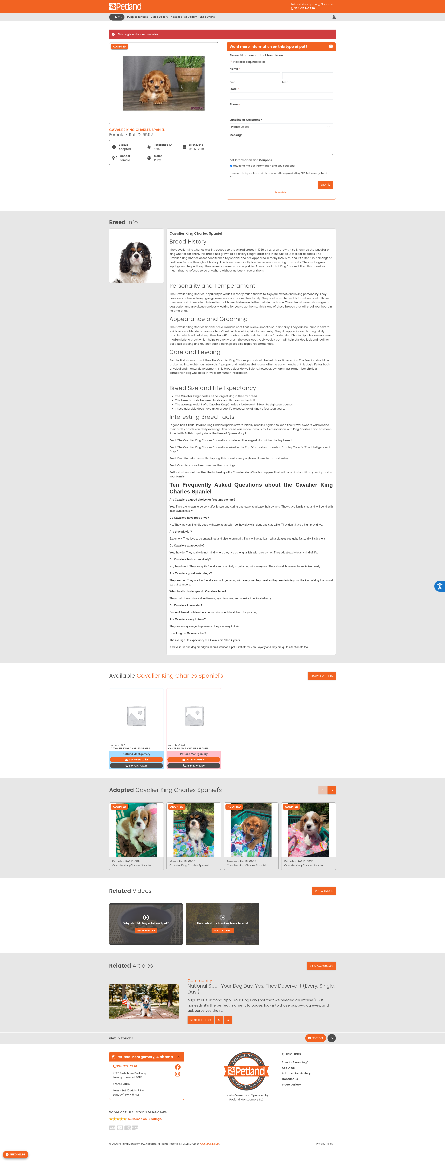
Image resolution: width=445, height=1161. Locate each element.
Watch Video (146, 930)
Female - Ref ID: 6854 (241, 861)
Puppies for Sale (137, 17)
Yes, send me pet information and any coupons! (264, 165)
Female (176, 745)
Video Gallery (159, 17)
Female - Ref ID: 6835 (298, 861)
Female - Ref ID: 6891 (126, 861)
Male (118, 745)
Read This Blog (201, 1020)
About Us (288, 1068)
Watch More (324, 891)
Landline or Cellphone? (246, 120)
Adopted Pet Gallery (184, 17)
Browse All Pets (322, 676)
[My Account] (334, 17)
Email (234, 89)
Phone (235, 104)
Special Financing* (295, 1062)
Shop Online (207, 17)
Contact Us (290, 1079)
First (232, 82)
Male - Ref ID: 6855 (182, 861)
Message (236, 135)
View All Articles (321, 966)
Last (285, 82)
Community (200, 980)
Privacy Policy (324, 1144)
